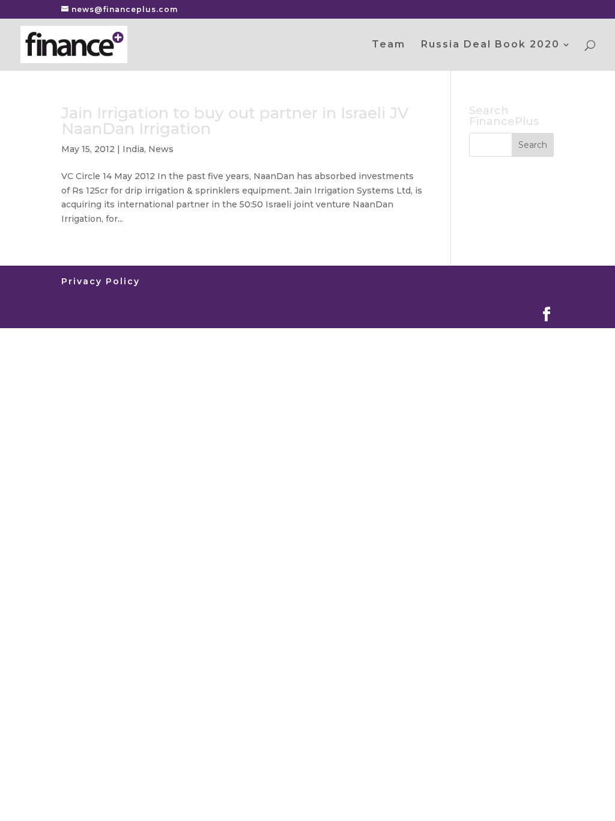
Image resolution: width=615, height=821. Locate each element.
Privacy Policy (100, 281)
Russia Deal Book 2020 (490, 45)
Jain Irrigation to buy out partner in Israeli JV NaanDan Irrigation (235, 120)
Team (388, 45)
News (161, 149)
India (133, 149)
